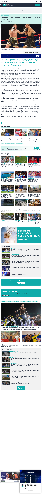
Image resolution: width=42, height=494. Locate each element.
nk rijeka (29, 301)
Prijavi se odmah (5, 295)
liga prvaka (16, 301)
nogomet (10, 301)
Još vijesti (20, 388)
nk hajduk (35, 301)
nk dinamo (23, 301)
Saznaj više (30, 490)
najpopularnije (7, 349)
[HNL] (21, 235)
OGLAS (21, 10)
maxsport (4, 301)
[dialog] (30, 481)
